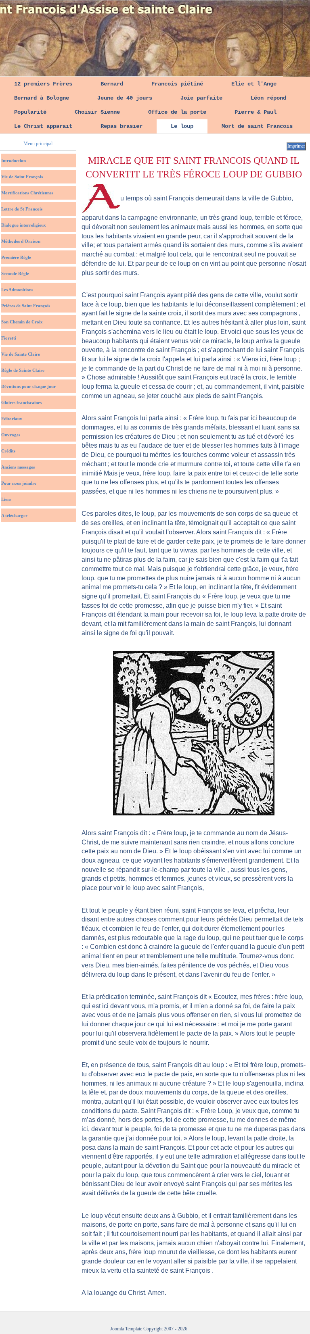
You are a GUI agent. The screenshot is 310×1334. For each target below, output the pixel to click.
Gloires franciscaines (21, 402)
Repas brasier (121, 126)
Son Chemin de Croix (22, 321)
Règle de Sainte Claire (22, 370)
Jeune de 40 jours (124, 98)
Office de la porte (177, 112)
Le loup (182, 126)
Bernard (112, 84)
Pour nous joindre (18, 483)
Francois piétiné (177, 84)
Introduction (13, 160)
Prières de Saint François (25, 305)
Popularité (30, 112)
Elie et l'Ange (253, 84)
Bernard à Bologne (41, 98)
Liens (6, 499)
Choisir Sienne (97, 112)
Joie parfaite (201, 98)
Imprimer (296, 146)
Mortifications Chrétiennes (27, 192)
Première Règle (16, 257)
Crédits (8, 450)
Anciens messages (18, 467)
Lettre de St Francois (21, 208)
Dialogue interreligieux (23, 225)
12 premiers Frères (43, 84)
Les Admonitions (17, 289)
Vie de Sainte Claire (20, 354)
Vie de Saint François (22, 176)
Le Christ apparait (43, 126)
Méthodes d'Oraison (20, 241)
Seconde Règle (15, 273)
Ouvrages (10, 434)
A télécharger (14, 515)
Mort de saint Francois (257, 126)
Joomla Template (126, 1329)
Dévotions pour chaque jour (28, 386)
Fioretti (8, 338)
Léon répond (268, 98)
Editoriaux (11, 418)
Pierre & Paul (255, 112)
